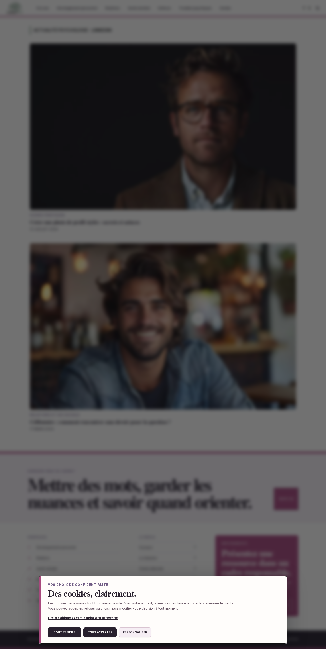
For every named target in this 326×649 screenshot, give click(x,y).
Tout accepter (100, 632)
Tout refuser (65, 632)
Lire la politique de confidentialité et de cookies (83, 617)
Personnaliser (135, 632)
